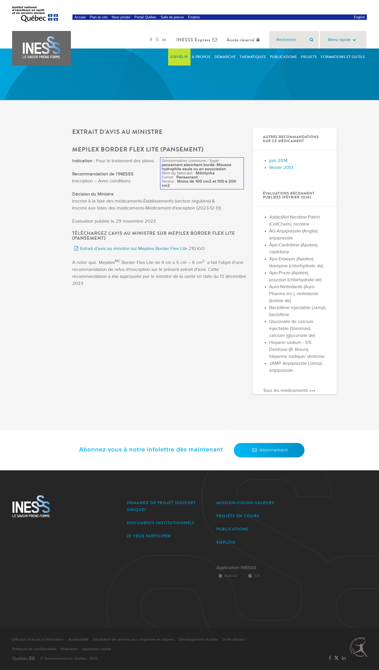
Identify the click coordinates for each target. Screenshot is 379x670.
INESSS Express (193, 39)
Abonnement (273, 450)
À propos (201, 56)
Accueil (80, 17)
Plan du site (99, 17)
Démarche (225, 56)
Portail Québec (145, 17)
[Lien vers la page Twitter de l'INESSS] (157, 39)
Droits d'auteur (234, 639)
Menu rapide (339, 39)
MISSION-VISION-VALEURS (245, 503)
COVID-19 (179, 56)
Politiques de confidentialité (34, 649)
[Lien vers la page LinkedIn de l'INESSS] (164, 39)
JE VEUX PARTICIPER (149, 536)
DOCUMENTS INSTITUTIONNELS (161, 523)
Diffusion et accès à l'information (38, 639)
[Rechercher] (311, 40)
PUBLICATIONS (232, 529)
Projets (309, 56)
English (359, 17)
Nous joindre (121, 17)
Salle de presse (172, 17)
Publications (283, 56)
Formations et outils (343, 56)
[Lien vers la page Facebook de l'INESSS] (151, 39)
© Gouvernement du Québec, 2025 (68, 659)
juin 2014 (278, 160)
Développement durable (198, 639)
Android (230, 576)
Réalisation (69, 649)
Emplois (194, 17)
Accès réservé (240, 39)
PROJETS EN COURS (237, 516)
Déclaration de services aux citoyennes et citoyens (133, 639)
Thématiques (253, 56)
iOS (257, 576)
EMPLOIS (225, 542)
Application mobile (96, 649)
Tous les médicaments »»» (289, 390)
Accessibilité (78, 639)
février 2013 (281, 167)
